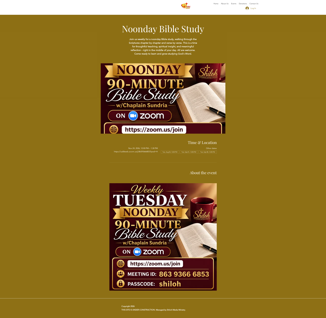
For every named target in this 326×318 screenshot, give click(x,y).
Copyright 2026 (128, 306)
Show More (211, 296)
